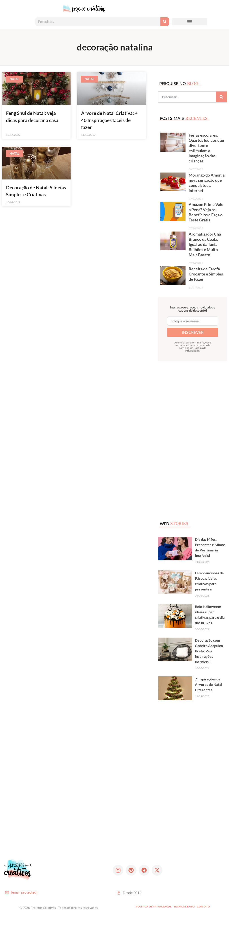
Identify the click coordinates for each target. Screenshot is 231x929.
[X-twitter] (157, 870)
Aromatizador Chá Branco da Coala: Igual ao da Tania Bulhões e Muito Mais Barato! (205, 244)
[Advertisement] (191, 437)
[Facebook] (144, 870)
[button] (189, 21)
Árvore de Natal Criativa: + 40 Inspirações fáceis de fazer (109, 120)
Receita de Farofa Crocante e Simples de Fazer (206, 274)
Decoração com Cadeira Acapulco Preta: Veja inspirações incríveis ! (209, 651)
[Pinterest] (131, 870)
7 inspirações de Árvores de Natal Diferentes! (208, 684)
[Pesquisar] (164, 21)
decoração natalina (115, 47)
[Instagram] (118, 870)
